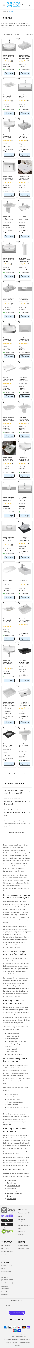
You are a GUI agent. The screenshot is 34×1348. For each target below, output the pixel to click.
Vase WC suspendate (14, 1193)
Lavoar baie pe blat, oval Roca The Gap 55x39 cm (8, 57)
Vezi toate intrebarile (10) (16, 832)
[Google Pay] (7, 1221)
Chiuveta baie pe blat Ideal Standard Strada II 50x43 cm (24, 620)
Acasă (4, 11)
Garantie (4, 1255)
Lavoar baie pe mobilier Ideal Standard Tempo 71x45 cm (8, 620)
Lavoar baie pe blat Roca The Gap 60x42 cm (24, 499)
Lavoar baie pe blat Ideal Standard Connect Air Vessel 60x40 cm (8, 419)
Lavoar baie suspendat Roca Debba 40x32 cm (8, 136)
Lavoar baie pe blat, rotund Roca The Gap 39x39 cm (8, 499)
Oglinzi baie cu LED (13, 1185)
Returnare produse (7, 1252)
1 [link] (4, 773)
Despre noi (21, 1231)
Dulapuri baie (11, 1188)
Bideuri (9, 1196)
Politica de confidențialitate (18, 1336)
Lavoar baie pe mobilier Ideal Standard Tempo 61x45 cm (8, 96)
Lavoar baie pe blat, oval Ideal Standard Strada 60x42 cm (24, 539)
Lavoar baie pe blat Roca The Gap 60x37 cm (24, 96)
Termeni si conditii (24, 1213)
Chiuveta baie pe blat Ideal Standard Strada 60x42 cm (24, 57)
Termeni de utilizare (25, 1339)
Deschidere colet (23, 1248)
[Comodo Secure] (7, 1233)
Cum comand (5, 1245)
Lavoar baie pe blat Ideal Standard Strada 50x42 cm (24, 136)
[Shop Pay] (7, 1217)
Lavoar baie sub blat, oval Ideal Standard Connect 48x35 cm (8, 745)
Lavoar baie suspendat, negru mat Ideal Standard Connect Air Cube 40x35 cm (24, 662)
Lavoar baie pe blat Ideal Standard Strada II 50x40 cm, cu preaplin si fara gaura (8, 704)
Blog (19, 1228)
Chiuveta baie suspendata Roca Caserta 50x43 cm (8, 379)
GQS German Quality (19, 1334)
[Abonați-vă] (28, 1306)
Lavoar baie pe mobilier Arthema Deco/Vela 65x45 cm (8, 459)
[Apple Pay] (7, 1225)
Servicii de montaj (7, 1283)
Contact (21, 1234)
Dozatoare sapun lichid (15, 1191)
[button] (4, 5)
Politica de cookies (24, 1225)
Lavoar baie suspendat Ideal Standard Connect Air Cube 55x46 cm (8, 218)
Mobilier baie (11, 1180)
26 (24, 773)
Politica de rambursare (12, 1339)
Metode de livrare (23, 1245)
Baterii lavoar (11, 1183)
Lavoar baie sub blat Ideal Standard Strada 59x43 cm (8, 178)
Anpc (20, 1216)
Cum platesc (5, 1248)
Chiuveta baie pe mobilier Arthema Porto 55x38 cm (24, 178)
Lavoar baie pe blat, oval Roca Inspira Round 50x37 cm (8, 539)
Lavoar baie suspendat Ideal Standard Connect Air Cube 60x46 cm (24, 419)
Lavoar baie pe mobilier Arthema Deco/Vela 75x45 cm (24, 339)
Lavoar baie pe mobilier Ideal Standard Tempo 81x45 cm (23, 379)
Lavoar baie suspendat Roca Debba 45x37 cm (8, 339)
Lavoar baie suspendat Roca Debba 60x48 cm (8, 662)
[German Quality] (8, 1212)
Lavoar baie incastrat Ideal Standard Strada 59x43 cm (23, 218)
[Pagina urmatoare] (30, 773)
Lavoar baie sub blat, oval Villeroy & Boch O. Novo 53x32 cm (9, 580)
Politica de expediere (11, 1342)
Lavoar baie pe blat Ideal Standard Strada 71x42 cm (8, 299)
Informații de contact (24, 1342)
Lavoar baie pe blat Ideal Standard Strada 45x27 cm (24, 580)
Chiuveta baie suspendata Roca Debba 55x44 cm (24, 459)
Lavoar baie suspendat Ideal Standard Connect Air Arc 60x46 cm (24, 745)
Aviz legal (17, 1345)
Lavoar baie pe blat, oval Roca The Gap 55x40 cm (8, 259)
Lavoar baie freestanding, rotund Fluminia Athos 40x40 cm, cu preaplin (25, 259)
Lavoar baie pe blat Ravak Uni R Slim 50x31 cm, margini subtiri (24, 704)
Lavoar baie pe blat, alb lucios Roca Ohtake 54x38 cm (24, 299)
